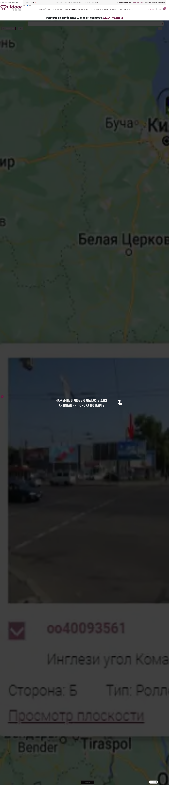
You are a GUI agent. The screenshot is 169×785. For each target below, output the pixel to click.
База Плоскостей (72, 9)
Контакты (128, 9)
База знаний (40, 9)
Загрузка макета (103, 9)
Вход (159, 9)
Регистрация (150, 9)
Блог (114, 9)
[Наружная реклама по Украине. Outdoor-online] (11, 8)
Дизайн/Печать (88, 9)
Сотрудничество (55, 9)
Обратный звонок (138, 2)
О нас (120, 9)
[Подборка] (164, 9)
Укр (29, 5)
